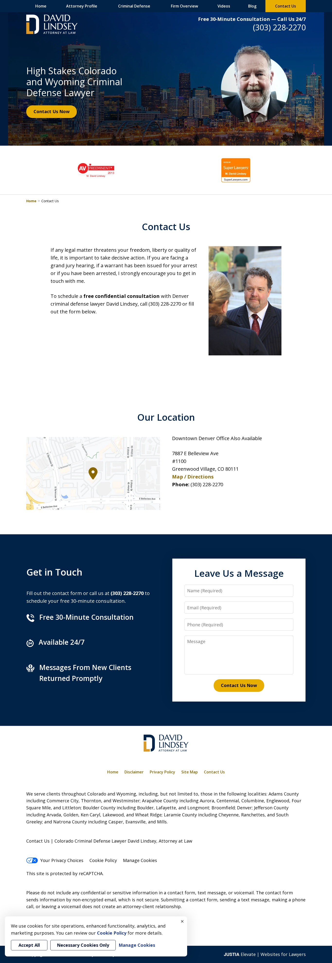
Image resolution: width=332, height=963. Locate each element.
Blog (252, 6)
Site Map (189, 772)
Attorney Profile (81, 6)
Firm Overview (184, 6)
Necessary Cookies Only (83, 945)
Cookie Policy (103, 860)
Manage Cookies (140, 860)
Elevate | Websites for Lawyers (265, 954)
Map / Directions (193, 476)
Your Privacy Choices (61, 860)
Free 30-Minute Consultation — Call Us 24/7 (252, 19)
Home (40, 6)
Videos (224, 6)
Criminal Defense (134, 6)
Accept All (29, 945)
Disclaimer (134, 772)
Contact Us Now (52, 111)
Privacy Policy (162, 772)
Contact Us (285, 6)
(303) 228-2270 (279, 27)
